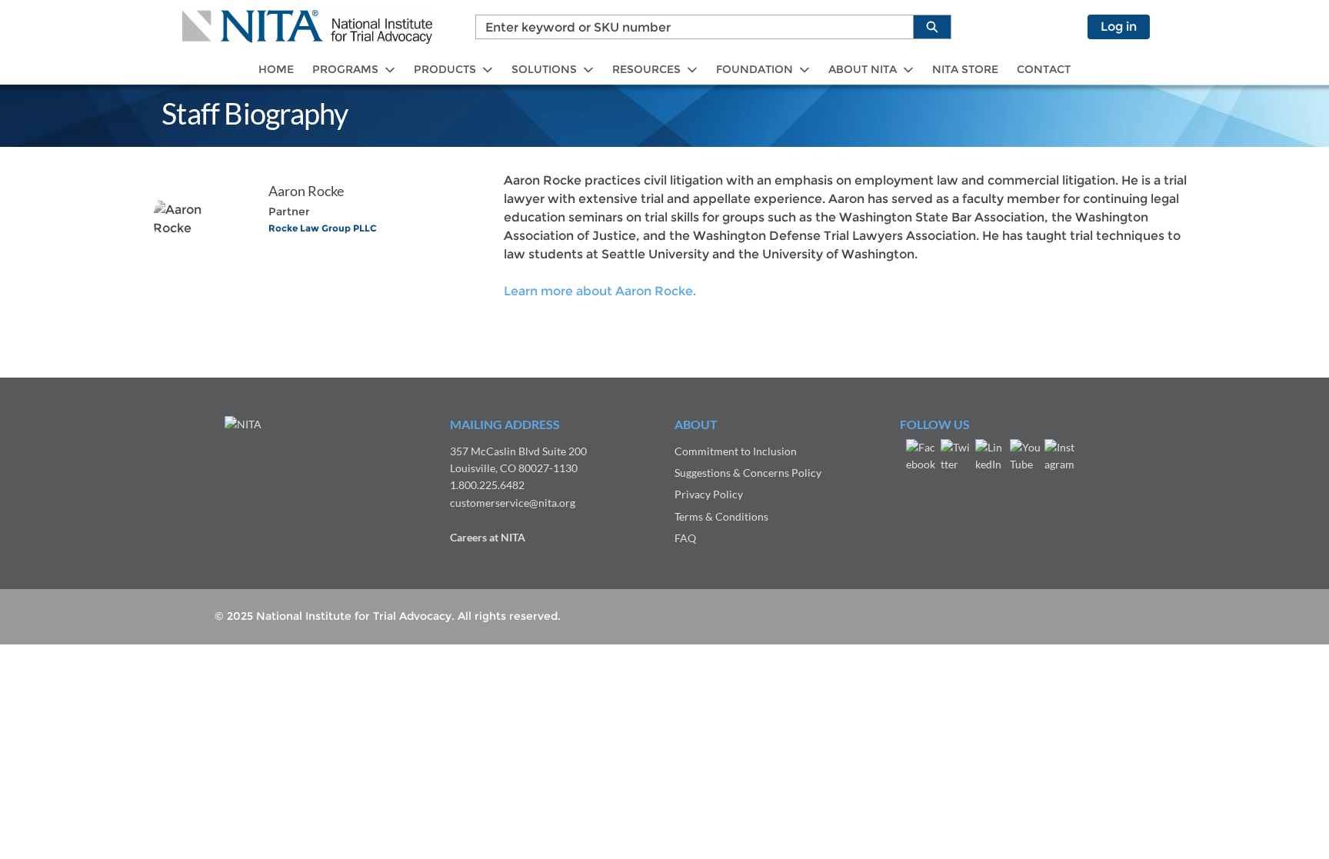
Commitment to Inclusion (735, 451)
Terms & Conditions (721, 516)
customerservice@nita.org (512, 502)
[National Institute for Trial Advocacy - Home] (307, 26)
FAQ (685, 537)
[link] (276, 70)
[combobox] (688, 26)
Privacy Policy (708, 494)
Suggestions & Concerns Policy (747, 472)
